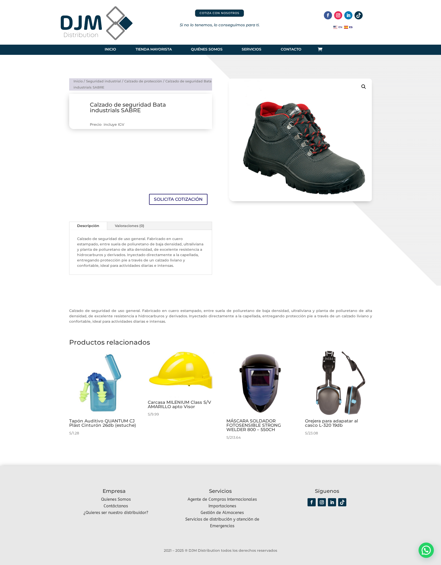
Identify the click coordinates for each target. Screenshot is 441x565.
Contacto (291, 49)
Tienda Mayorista (154, 49)
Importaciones (222, 506)
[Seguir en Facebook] (328, 15)
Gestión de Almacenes (222, 512)
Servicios (251, 49)
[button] (363, 86)
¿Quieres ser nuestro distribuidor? (115, 512)
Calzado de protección (143, 81)
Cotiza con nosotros (219, 13)
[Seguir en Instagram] (338, 15)
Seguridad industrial (103, 81)
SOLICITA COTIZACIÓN (178, 199)
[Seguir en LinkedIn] (348, 15)
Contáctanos (116, 506)
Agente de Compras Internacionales (222, 499)
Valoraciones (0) (129, 225)
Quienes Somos (116, 499)
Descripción (88, 225)
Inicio (110, 49)
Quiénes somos (207, 49)
